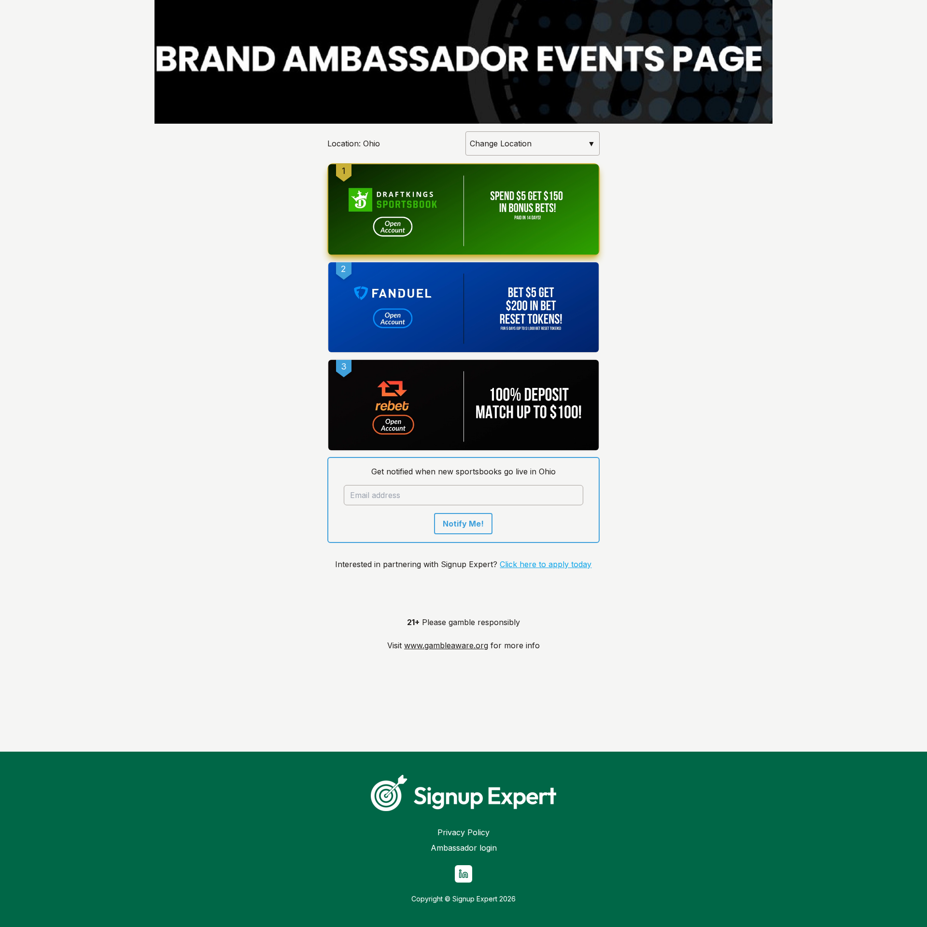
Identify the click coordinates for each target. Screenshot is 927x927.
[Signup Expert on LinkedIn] (463, 874)
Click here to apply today (545, 564)
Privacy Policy (463, 832)
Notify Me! (463, 523)
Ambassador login (464, 848)
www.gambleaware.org (446, 645)
